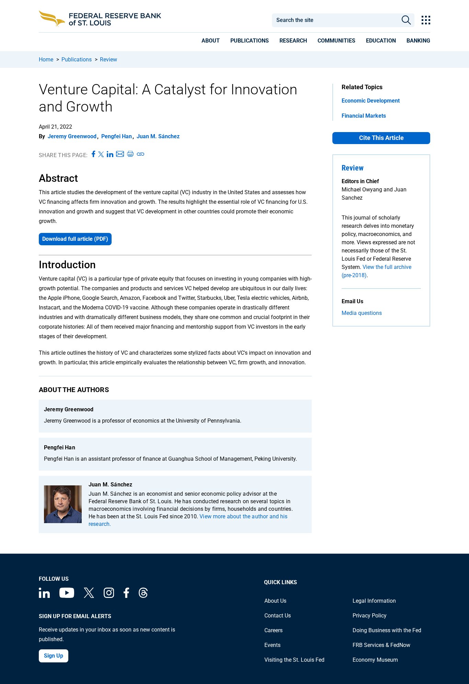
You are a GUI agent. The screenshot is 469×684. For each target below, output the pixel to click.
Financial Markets (364, 116)
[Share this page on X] (101, 154)
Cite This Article (381, 137)
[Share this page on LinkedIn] (110, 154)
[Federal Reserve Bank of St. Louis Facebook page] (126, 596)
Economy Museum (375, 660)
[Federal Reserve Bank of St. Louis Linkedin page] (44, 596)
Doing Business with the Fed (387, 630)
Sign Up (53, 655)
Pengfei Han (116, 136)
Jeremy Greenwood (72, 136)
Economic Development (371, 100)
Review (108, 59)
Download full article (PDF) (75, 239)
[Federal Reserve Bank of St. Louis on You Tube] (66, 596)
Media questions (362, 313)
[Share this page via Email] (120, 154)
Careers (273, 630)
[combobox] (335, 20)
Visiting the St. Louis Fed (294, 660)
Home (46, 59)
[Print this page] (130, 154)
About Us (275, 601)
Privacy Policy (370, 615)
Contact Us (277, 615)
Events (272, 645)
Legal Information (374, 601)
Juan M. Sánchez (158, 136)
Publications (76, 59)
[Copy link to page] (141, 154)
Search (406, 20)
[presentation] (211, 42)
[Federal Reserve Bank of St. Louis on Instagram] (109, 596)
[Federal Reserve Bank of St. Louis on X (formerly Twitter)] (89, 596)
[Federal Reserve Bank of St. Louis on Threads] (143, 596)
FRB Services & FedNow (381, 645)
